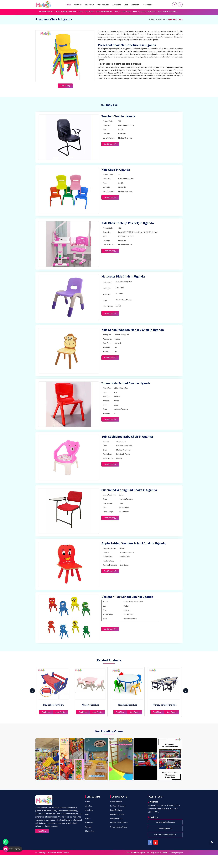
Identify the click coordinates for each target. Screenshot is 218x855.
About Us (88, 806)
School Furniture (46, 12)
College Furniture (122, 12)
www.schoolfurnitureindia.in (165, 835)
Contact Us (135, 5)
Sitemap (88, 827)
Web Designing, (151, 853)
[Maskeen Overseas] (43, 4)
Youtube (155, 842)
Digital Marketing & (163, 853)
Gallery (87, 818)
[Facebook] (174, 4)
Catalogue (147, 5)
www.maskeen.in (165, 828)
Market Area (89, 831)
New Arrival (89, 5)
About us (78, 5)
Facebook (150, 842)
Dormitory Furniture (104, 12)
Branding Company (176, 853)
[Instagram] (47, 759)
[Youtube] (180, 4)
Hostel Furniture (86, 12)
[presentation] (32, 690)
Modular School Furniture (143, 12)
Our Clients (89, 810)
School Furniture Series (166, 12)
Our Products (103, 5)
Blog (126, 5)
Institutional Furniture (66, 12)
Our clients (116, 5)
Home (68, 5)
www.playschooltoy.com (165, 822)
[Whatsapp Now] (6, 842)
